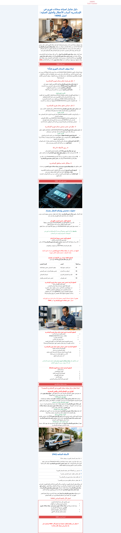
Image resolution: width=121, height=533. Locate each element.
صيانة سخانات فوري (68, 166)
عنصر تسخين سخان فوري (52, 487)
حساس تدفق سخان (61, 152)
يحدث (80, 461)
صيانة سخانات (66, 361)
